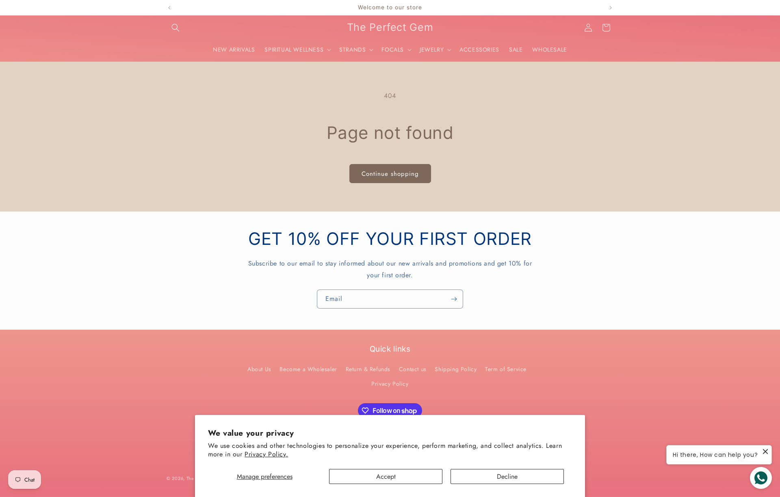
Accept (386, 476)
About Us (259, 369)
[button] (175, 28)
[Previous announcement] (169, 7)
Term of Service (505, 369)
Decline (507, 476)
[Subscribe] (454, 299)
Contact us (413, 369)
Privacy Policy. (266, 454)
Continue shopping (390, 173)
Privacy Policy (389, 384)
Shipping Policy (456, 369)
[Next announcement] (611, 7)
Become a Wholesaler (308, 369)
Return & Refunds (368, 369)
